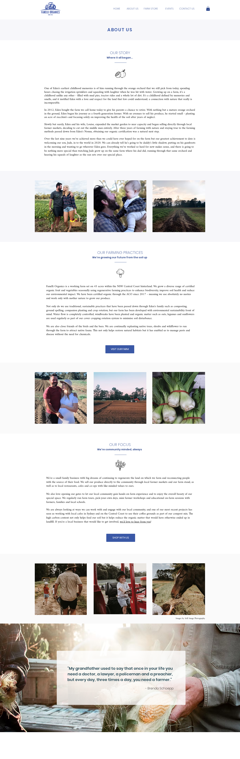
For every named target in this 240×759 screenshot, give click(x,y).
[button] (208, 8)
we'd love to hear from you (135, 522)
